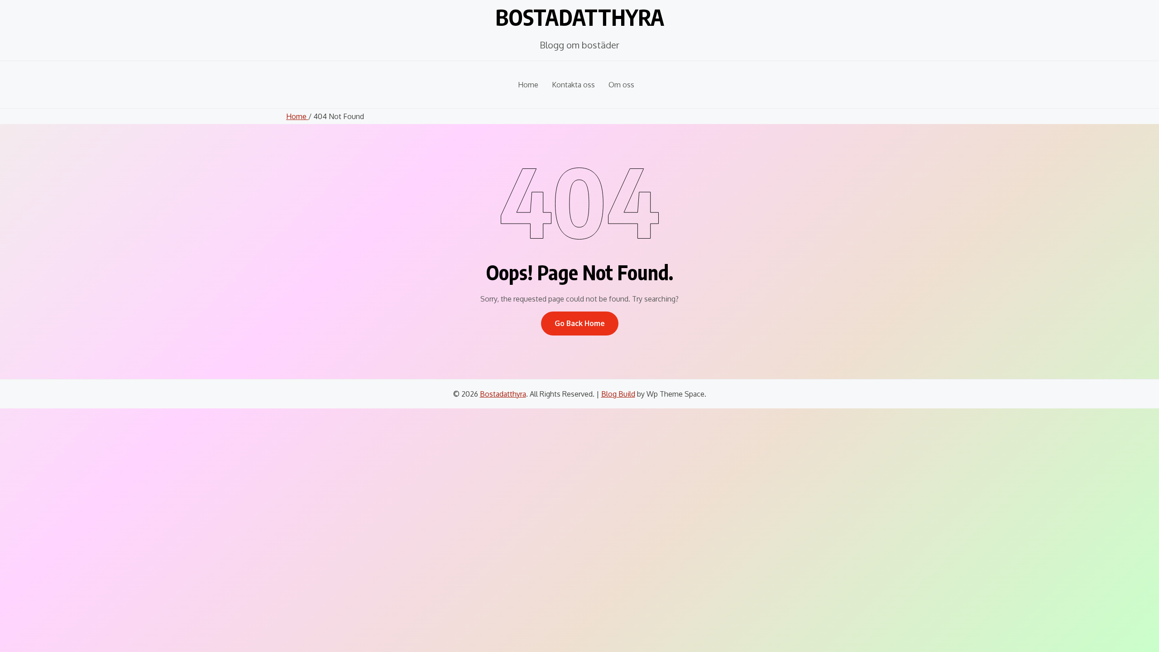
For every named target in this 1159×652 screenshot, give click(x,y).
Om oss (621, 84)
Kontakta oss (573, 84)
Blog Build (618, 393)
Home (528, 84)
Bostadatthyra (579, 17)
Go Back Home (580, 323)
